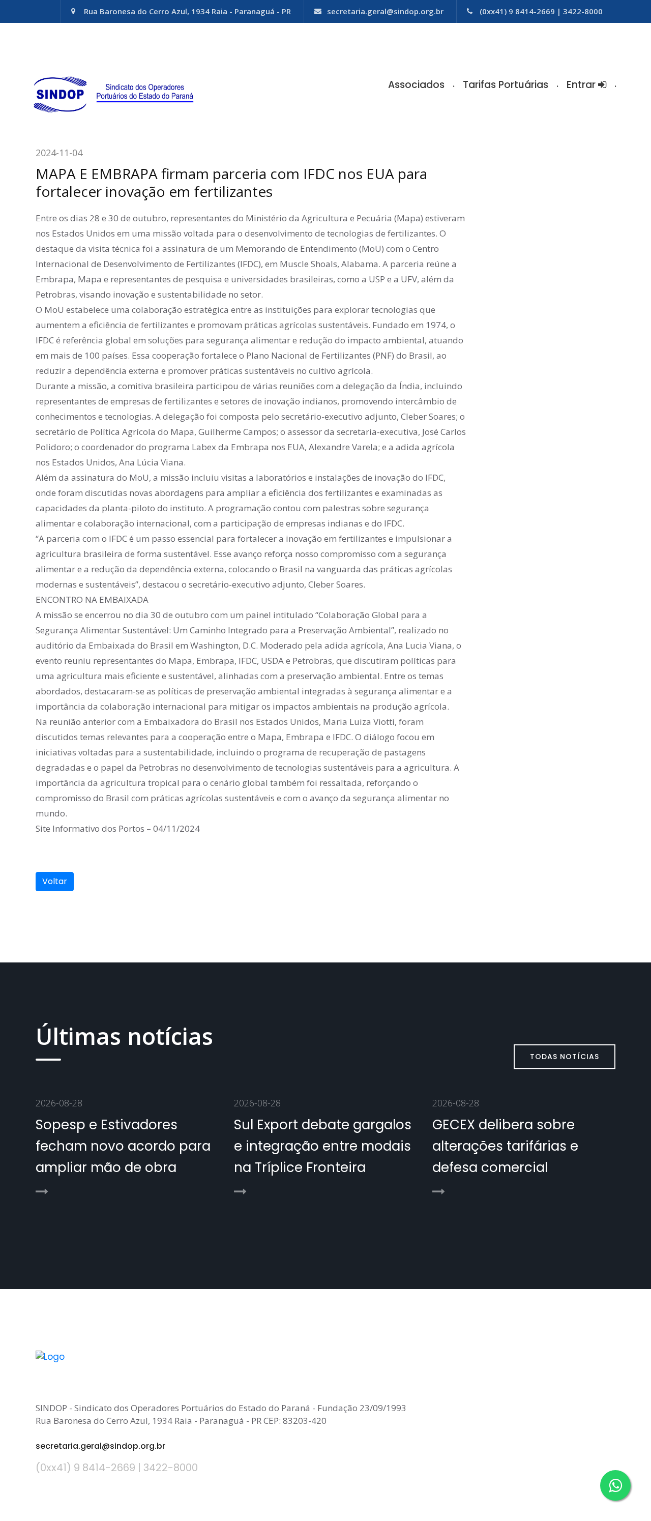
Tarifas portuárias (505, 85)
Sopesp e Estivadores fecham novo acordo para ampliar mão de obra (123, 1146)
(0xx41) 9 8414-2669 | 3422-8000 (541, 11)
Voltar (54, 881)
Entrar (582, 85)
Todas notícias (564, 1056)
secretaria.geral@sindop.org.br (385, 11)
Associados (416, 85)
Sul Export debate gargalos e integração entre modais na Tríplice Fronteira (322, 1146)
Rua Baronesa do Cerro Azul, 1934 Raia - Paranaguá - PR (187, 11)
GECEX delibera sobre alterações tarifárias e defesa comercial (505, 1146)
